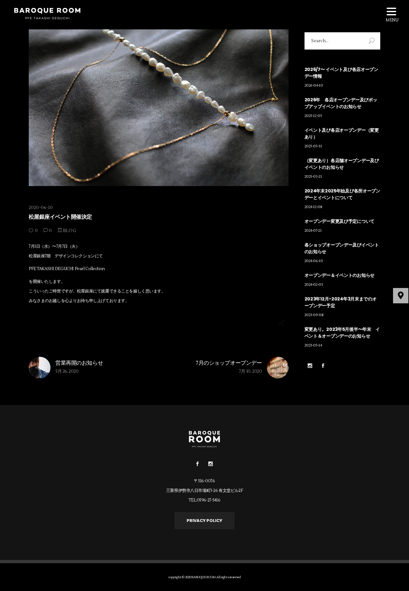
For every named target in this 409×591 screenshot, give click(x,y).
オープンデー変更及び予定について (340, 221)
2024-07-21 (313, 230)
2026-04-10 (314, 85)
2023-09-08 (314, 315)
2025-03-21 (313, 176)
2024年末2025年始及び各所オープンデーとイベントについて (342, 194)
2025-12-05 (313, 115)
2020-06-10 (41, 208)
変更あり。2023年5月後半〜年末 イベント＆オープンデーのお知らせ (342, 332)
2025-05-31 (313, 146)
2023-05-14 (313, 345)
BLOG (69, 231)
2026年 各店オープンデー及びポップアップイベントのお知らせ (341, 103)
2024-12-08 (313, 207)
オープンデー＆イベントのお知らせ (340, 275)
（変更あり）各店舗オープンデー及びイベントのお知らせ (342, 163)
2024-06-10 (314, 261)
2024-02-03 (314, 284)
